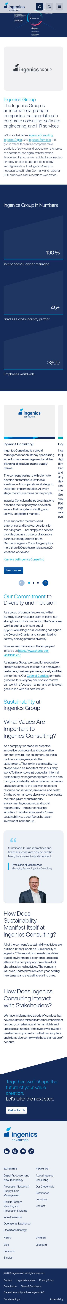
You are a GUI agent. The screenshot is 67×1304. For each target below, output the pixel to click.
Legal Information (26, 1280)
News (7, 1237)
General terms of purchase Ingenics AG (24, 1292)
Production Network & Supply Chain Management (16, 1191)
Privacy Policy (46, 1280)
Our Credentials (45, 1186)
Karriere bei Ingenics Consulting (24, 559)
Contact (40, 1206)
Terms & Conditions (31, 1286)
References (42, 1193)
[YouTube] (23, 1151)
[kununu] (31, 1151)
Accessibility (56, 1299)
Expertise (10, 1168)
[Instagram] (15, 1151)
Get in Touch (16, 1110)
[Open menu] (59, 6)
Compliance (10, 1286)
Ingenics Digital (13, 139)
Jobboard (41, 1245)
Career (41, 1237)
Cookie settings (12, 1299)
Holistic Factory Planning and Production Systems (15, 1206)
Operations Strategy (15, 1230)
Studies (8, 1257)
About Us (42, 1168)
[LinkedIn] (7, 1151)
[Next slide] (45, 583)
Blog (6, 1245)
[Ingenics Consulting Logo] (14, 6)
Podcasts (9, 1251)
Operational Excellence (17, 1223)
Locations (41, 1199)
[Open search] (49, 6)
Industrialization (13, 1217)
